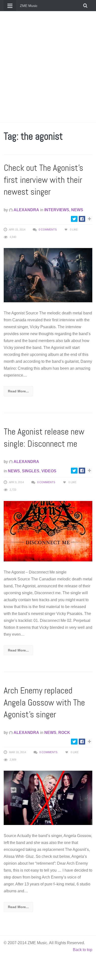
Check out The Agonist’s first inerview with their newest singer (43, 179)
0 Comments (48, 229)
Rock (64, 732)
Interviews (56, 210)
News (77, 210)
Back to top (82, 950)
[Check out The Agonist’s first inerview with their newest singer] (48, 275)
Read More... (18, 391)
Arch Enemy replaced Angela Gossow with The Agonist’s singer (44, 702)
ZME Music (28, 6)
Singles (30, 471)
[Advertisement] (48, 67)
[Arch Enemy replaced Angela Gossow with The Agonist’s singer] (48, 798)
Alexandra (26, 210)
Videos (48, 471)
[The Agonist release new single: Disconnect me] (48, 531)
